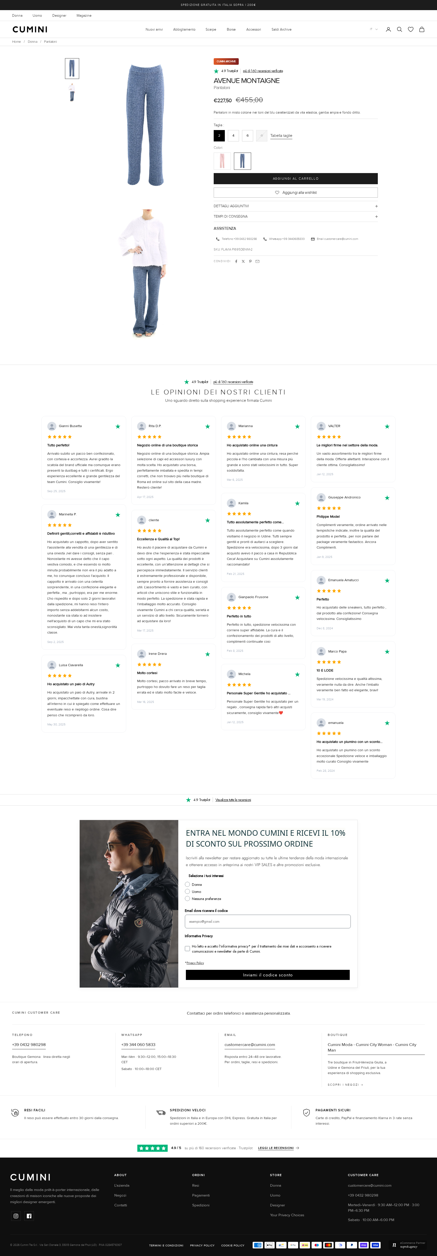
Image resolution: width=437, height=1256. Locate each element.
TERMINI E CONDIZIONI (166, 1245)
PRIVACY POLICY (202, 1245)
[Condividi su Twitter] (243, 261)
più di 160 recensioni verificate (263, 70)
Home (16, 41)
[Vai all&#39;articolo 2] (72, 93)
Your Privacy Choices (287, 1215)
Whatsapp (275, 239)
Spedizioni (200, 1205)
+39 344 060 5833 (138, 1045)
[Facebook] (29, 1216)
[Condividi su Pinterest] (250, 261)
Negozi (120, 1195)
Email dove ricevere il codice (206, 910)
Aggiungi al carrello (296, 179)
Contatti (120, 1205)
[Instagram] (16, 1216)
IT (371, 29)
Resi (195, 1185)
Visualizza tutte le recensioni (233, 799)
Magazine (84, 15)
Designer (59, 15)
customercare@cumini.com (341, 239)
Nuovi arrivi (154, 29)
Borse (231, 29)
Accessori (253, 29)
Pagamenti (201, 1195)
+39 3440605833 (293, 239)
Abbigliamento (184, 29)
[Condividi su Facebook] (236, 261)
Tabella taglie (281, 135)
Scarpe (211, 29)
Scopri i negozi (343, 1084)
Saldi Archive (282, 29)
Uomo (37, 15)
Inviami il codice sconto (268, 975)
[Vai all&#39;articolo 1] (72, 68)
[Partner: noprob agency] (408, 1245)
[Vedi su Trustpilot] (117, 426)
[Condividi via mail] (257, 261)
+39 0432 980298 (245, 239)
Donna (17, 15)
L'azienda (121, 1185)
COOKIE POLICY (233, 1245)
